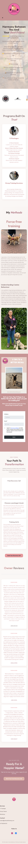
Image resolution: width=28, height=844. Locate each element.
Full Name (6, 414)
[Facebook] (16, 833)
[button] (2, 18)
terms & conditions (15, 428)
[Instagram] (12, 833)
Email (5, 421)
